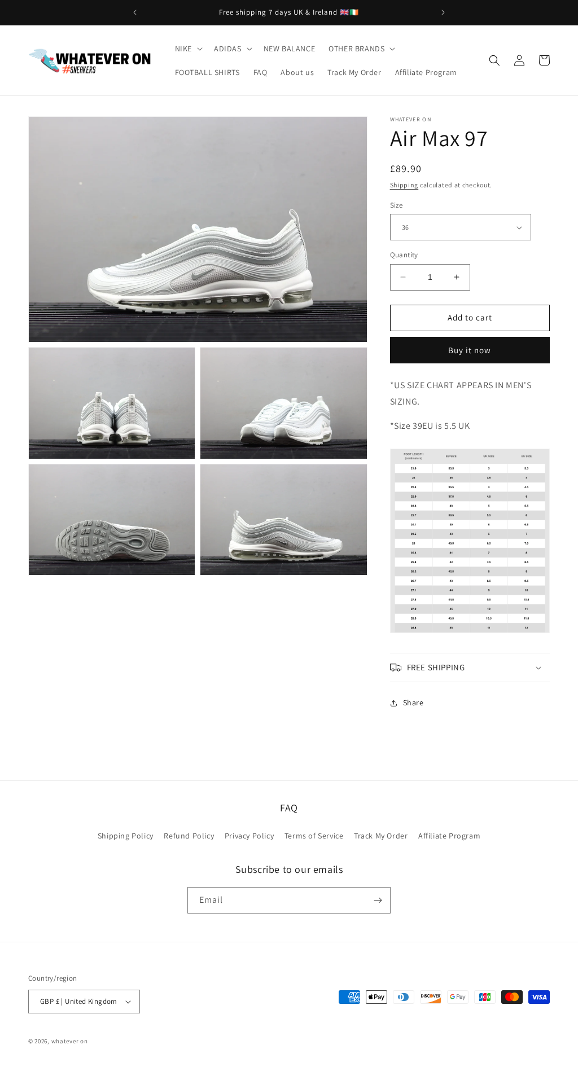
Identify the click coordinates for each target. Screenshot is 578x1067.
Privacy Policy (249, 836)
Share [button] (413, 702)
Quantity (404, 255)
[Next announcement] (443, 12)
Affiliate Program (449, 836)
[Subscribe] (377, 900)
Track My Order (381, 836)
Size (396, 205)
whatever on (69, 1041)
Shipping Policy (126, 836)
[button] (187, 48)
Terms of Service (314, 836)
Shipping (404, 185)
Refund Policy (189, 836)
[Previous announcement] (134, 12)
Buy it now (469, 350)
